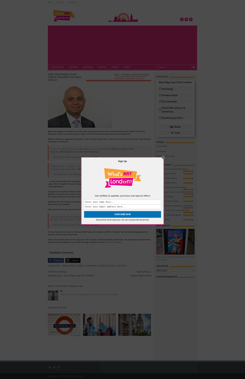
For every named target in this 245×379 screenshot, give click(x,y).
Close (163, 157)
